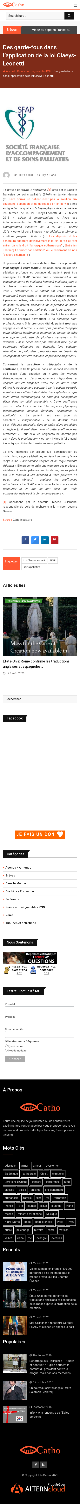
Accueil (10, 71)
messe (9, 1213)
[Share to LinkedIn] (45, 543)
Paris (60, 1221)
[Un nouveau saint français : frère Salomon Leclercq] (15, 1390)
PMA (71, 1221)
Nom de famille (14, 1029)
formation (60, 1197)
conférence (52, 1181)
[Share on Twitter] (35, 543)
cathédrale (29, 1173)
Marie (69, 1205)
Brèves (10, 875)
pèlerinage (23, 1229)
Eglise (22, 1189)
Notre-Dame (12, 1221)
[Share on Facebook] (25, 543)
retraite (38, 1229)
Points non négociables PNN (34, 71)
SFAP (53, 560)
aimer (24, 1165)
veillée (8, 1238)
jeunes (32, 1205)
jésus (43, 1205)
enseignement (54, 1189)
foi (47, 1197)
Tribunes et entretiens (20, 923)
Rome (9, 915)
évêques (56, 1238)
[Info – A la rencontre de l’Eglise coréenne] (15, 1414)
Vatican (64, 1229)
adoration (11, 1165)
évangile (42, 1238)
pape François (43, 1221)
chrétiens (58, 1173)
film (38, 1197)
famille (27, 1197)
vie (30, 1238)
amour (37, 1165)
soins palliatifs (31, 567)
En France (12, 899)
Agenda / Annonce (18, 867)
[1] (49, 190)
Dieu (67, 1181)
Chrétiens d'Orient (16, 1181)
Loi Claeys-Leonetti (34, 560)
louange (56, 1205)
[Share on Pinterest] (54, 543)
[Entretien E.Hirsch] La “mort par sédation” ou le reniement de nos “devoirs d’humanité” (40, 250)
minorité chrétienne (30, 1213)
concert (36, 1181)
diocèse (9, 1189)
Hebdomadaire (17, 1050)
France (9, 1205)
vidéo (20, 1238)
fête (20, 1205)
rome (51, 1229)
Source (7, 519)
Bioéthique (11, 1173)
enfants (35, 1189)
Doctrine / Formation (19, 891)
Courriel (10, 1004)
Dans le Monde (15, 883)
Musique (51, 1213)
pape (27, 1221)
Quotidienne (15, 1046)
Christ (44, 1173)
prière (8, 1229)
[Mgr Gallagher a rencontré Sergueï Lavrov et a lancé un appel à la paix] (15, 1325)
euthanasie (11, 1197)
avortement (53, 1165)
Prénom (10, 1016)
